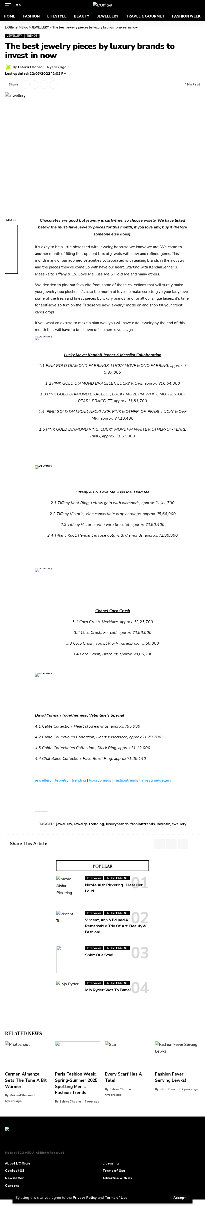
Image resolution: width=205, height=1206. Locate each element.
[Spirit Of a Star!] (68, 959)
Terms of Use (116, 1197)
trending (79, 780)
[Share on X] (25, 84)
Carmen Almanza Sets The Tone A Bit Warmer (26, 1080)
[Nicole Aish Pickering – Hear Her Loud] (68, 889)
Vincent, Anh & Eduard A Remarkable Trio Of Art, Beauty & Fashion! (115, 926)
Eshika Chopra (30, 67)
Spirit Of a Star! (99, 955)
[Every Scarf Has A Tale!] (127, 1054)
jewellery (43, 780)
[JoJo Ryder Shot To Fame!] (68, 994)
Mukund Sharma (21, 1095)
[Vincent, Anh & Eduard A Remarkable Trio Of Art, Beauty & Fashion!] (68, 924)
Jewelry (61, 780)
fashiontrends (126, 780)
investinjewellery (156, 780)
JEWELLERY (14, 35)
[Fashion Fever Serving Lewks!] (177, 1054)
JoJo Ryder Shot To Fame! (107, 990)
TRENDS (32, 35)
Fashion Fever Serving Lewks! (170, 1077)
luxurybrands (100, 780)
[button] (180, 1198)
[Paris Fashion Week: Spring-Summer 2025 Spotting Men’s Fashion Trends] (77, 1054)
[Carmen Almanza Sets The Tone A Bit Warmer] (27, 1054)
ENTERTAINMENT (117, 878)
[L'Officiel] (102, 5)
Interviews (94, 878)
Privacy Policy (85, 1197)
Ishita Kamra (168, 1089)
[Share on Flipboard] (34, 84)
